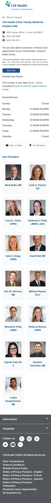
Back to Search (14, 17)
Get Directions (37, 145)
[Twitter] (5, 444)
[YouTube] (12, 444)
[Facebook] (21, 438)
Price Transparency (13, 461)
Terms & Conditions (14, 465)
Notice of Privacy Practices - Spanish (23, 479)
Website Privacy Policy (15, 468)
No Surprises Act (12, 493)
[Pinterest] (20, 444)
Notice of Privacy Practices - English (22, 472)
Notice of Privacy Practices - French (22, 475)
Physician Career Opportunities (20, 489)
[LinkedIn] (36, 438)
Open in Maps (14, 145)
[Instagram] (29, 438)
